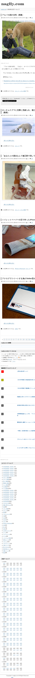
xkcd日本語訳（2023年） (8, 468)
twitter (16, 328)
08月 (8, 570)
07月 (4, 570)
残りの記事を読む (9, 140)
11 (26, 339)
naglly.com (3, 9)
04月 (14, 568)
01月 (4, 563)
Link (32, 17)
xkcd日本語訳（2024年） (8, 466)
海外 (4, 512)
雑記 (4, 552)
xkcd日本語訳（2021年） (8, 472)
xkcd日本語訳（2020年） (8, 474)
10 (23, 339)
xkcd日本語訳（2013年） (8, 499)
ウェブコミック (6, 534)
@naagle (10, 359)
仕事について (6, 545)
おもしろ (17, 91)
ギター (4, 521)
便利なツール (6, 539)
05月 (18, 568)
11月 (18, 570)
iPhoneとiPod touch (20, 268)
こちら (16, 357)
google (4, 519)
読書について (6, 550)
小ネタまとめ (6, 503)
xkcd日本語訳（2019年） (8, 475)
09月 (11, 570)
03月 (11, 568)
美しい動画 (5, 481)
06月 (21, 568)
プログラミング (6, 543)
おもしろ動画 (6, 479)
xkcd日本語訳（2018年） (8, 490)
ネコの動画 (5, 488)
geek (4, 518)
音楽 (4, 506)
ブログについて (6, 514)
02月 (8, 568)
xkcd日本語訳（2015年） (8, 495)
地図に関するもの (7, 505)
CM (4, 516)
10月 (14, 570)
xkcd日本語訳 (6, 501)
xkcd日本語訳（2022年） (8, 470)
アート (4, 532)
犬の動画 (5, 486)
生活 (4, 525)
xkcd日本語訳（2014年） (8, 497)
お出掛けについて (7, 530)
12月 (21, 570)
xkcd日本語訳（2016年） (8, 494)
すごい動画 (5, 485)
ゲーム (4, 536)
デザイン (5, 541)
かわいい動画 (6, 477)
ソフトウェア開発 (7, 538)
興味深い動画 (6, 483)
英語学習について (7, 549)
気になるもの (6, 547)
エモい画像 (23, 91)
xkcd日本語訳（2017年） (8, 492)
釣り (4, 527)
